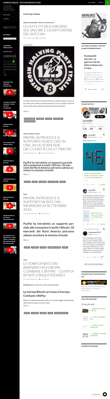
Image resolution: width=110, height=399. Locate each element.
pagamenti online (54, 247)
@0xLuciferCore (88, 141)
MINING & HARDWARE (30, 22)
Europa (43, 313)
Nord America (53, 181)
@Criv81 (85, 196)
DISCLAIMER (91, 2)
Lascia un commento (48, 153)
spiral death (58, 118)
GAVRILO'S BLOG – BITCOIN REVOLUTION (22, 2)
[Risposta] (84, 185)
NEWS (38, 134)
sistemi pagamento (61, 313)
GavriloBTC (88, 121)
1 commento (45, 213)
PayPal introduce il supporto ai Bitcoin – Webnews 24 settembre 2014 (45, 204)
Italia (50, 313)
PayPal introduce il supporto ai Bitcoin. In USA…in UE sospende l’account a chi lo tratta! (47, 143)
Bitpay (35, 181)
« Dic (5, 75)
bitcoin (27, 181)
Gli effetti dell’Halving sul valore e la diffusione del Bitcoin (48, 30)
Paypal (63, 181)
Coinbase (40, 118)
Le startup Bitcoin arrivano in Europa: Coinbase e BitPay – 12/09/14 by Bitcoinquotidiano (48, 269)
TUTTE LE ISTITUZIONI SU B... (97, 326)
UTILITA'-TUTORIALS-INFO (46, 22)
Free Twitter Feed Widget (95, 264)
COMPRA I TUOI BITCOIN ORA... (98, 334)
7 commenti (42, 38)
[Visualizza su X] (104, 135)
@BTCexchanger (87, 123)
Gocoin (43, 247)
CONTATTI (100, 2)
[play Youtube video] (9, 92)
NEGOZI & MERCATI (29, 134)
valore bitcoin (30, 121)
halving (48, 118)
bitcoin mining (29, 118)
